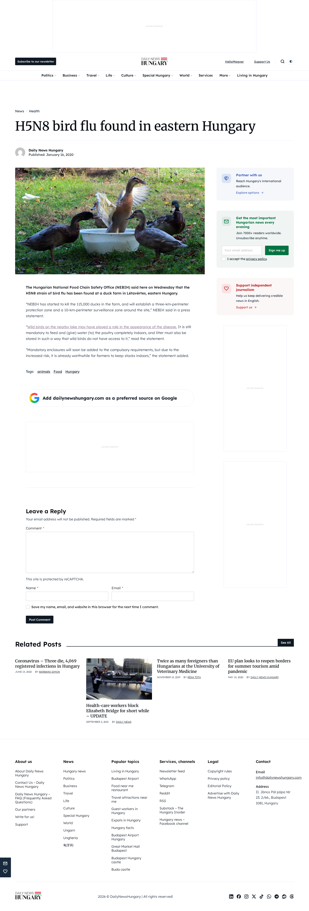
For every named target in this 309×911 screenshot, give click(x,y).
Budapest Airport (125, 778)
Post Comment (39, 620)
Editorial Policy (219, 786)
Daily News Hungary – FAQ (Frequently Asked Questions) (33, 798)
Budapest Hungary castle (126, 860)
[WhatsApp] (269, 896)
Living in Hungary (252, 75)
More (223, 75)
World (184, 75)
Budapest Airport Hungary (125, 837)
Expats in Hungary (126, 820)
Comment (35, 528)
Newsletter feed (172, 771)
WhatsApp (168, 778)
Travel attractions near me (129, 799)
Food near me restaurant (122, 788)
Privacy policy (219, 778)
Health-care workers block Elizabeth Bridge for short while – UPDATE (117, 711)
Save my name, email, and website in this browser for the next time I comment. (95, 607)
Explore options (247, 192)
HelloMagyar (234, 62)
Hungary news (74, 771)
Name (32, 588)
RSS (163, 801)
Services (206, 75)
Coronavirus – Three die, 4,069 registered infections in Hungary (47, 663)
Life (109, 75)
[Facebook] (239, 896)
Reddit (165, 793)
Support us (244, 307)
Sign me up (277, 250)
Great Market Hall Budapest (125, 848)
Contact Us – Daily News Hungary (29, 784)
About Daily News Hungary (29, 773)
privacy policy (256, 259)
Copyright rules (220, 771)
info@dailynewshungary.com (279, 777)
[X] (254, 896)
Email (117, 588)
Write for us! (24, 817)
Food (58, 371)
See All (286, 642)
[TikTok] (261, 896)
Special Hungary (156, 75)
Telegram (167, 786)
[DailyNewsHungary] (154, 61)
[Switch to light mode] (291, 61)
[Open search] (282, 61)
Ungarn (69, 830)
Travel (91, 75)
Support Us (262, 62)
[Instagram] (246, 896)
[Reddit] (284, 896)
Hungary (72, 371)
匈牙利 (68, 845)
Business (70, 75)
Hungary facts (122, 828)
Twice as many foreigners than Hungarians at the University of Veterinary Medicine (188, 666)
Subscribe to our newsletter (35, 61)
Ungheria (70, 838)
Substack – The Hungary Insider (172, 810)
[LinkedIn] (231, 896)
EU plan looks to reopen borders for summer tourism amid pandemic (259, 666)
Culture (127, 75)
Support (21, 824)
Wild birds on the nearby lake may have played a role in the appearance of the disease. (102, 327)
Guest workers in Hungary (124, 811)
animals (43, 371)
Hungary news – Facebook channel (174, 821)
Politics (47, 75)
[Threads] (292, 896)
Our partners (25, 809)
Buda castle (120, 869)
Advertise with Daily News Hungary (223, 795)
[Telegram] (277, 896)
